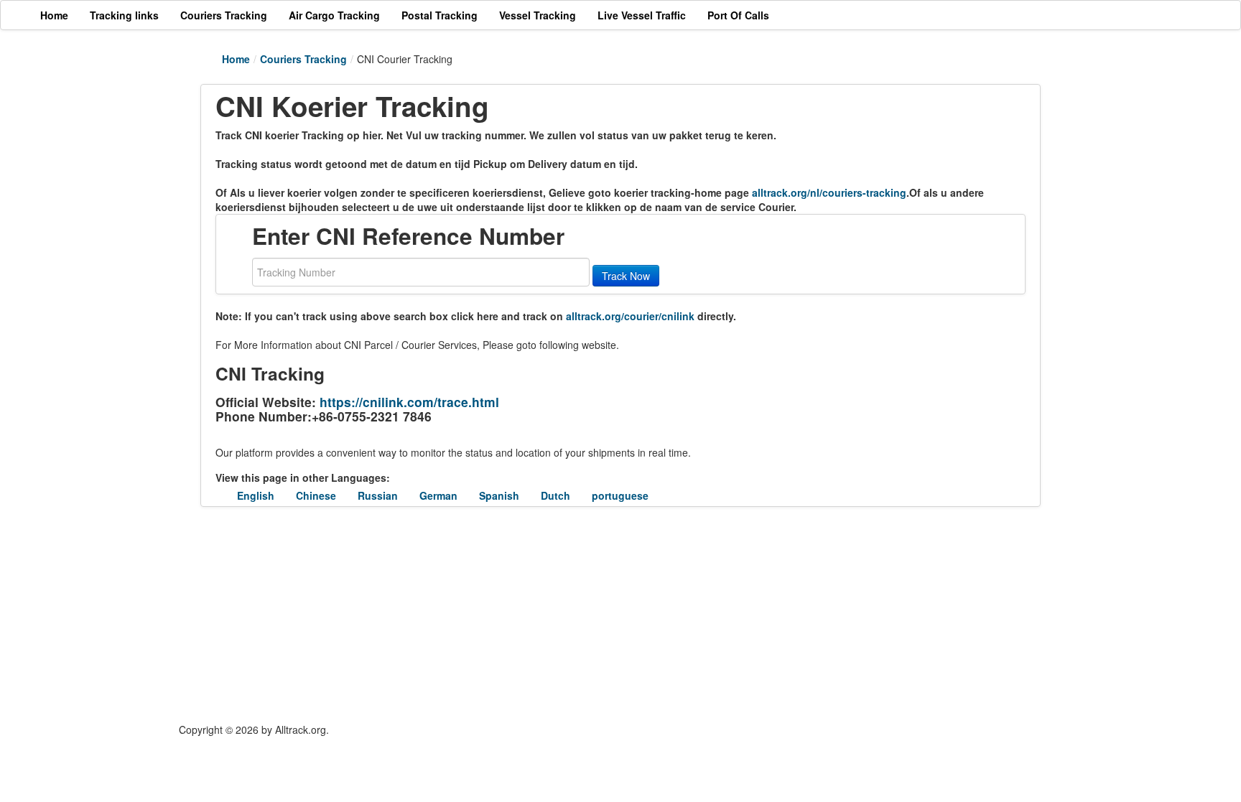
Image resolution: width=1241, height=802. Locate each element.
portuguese (620, 495)
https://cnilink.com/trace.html (409, 402)
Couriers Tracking (303, 59)
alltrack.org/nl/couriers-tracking (829, 192)
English (255, 495)
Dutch (555, 495)
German (438, 495)
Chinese (316, 495)
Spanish (499, 495)
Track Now (626, 276)
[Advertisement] (534, 614)
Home (236, 59)
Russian (378, 495)
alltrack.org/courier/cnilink (630, 316)
